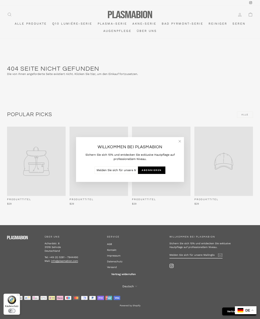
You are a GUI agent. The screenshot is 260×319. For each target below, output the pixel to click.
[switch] (11, 311)
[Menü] (18, 296)
